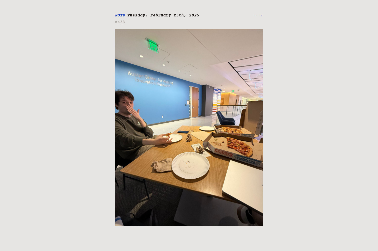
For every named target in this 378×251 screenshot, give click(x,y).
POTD (120, 15)
